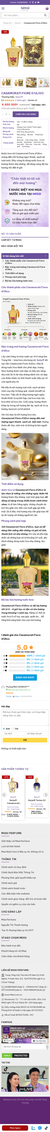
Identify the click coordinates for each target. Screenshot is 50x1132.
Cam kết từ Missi (11, 240)
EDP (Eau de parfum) (25, 132)
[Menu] (3, 8)
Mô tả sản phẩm (11, 234)
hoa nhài (21, 144)
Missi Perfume (8, 919)
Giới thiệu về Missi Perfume (15, 841)
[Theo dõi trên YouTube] (38, 2)
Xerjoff (18, 23)
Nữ (18, 125)
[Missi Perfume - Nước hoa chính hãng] (25, 8)
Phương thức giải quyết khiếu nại (18, 877)
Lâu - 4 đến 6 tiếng (24, 122)
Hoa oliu (29, 144)
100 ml (19, 137)
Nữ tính (30, 135)
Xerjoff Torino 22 (36, 800)
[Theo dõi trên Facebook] (30, 2)
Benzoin (20, 140)
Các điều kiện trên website (15, 893)
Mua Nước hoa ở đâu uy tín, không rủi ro (22, 851)
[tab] (25, 234)
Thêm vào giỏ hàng (25, 114)
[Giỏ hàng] (47, 8)
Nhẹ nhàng (21, 135)
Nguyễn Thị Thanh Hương (14, 924)
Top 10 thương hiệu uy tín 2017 (17, 930)
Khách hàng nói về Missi (13, 951)
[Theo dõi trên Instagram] (33, 2)
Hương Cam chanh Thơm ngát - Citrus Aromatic (29, 128)
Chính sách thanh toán (13, 888)
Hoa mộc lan (39, 142)
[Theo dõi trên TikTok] (36, 2)
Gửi (25, 740)
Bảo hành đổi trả (12, 246)
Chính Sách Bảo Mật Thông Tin (17, 872)
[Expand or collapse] (45, 254)
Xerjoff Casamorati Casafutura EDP (13, 802)
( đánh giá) (20, 100)
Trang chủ (7, 23)
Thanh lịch (39, 135)
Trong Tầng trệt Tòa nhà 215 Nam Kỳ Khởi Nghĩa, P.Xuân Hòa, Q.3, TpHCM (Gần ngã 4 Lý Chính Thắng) (23, 978)
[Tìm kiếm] (45, 15)
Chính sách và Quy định (13, 867)
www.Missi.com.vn (13, 994)
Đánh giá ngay (25, 677)
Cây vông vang (31, 140)
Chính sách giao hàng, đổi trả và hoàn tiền (24, 898)
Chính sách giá (9, 883)
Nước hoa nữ (8, 490)
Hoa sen (37, 144)
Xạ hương (25, 146)
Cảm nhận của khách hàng (15, 956)
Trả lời (8, 696)
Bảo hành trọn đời (10, 945)
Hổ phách (28, 142)
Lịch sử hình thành (10, 846)
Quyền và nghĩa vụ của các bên (18, 904)
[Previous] (5, 51)
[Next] (44, 51)
